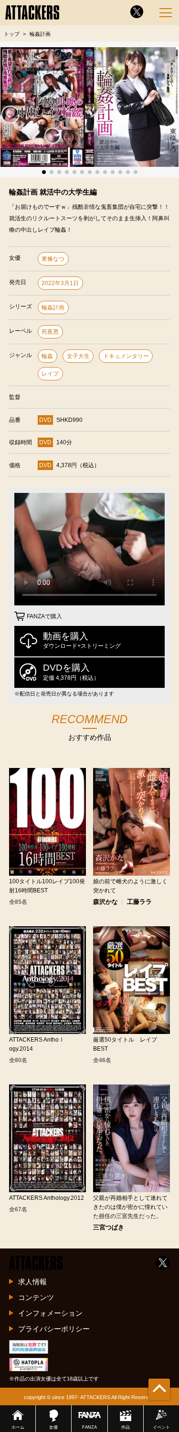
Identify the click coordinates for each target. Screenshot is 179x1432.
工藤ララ (139, 902)
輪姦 (47, 356)
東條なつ (53, 259)
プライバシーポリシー (54, 1329)
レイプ (50, 373)
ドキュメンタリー (126, 356)
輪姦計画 (53, 307)
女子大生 (78, 356)
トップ (12, 34)
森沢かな (105, 902)
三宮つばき (108, 1228)
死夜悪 (50, 331)
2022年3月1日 (60, 283)
